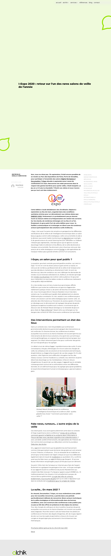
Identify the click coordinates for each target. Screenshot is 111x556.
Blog (90, 2)
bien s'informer (46, 310)
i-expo (90, 183)
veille (96, 193)
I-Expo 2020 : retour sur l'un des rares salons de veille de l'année (54, 85)
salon (91, 193)
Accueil (58, 2)
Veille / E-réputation (19, 175)
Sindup (61, 249)
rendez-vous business (41, 277)
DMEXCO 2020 (36, 216)
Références (83, 2)
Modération (88, 190)
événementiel (89, 181)
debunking (88, 174)
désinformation (90, 177)
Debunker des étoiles (38, 444)
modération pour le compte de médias (61, 481)
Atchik (65, 2)
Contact (97, 2)
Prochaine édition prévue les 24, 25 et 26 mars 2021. (49, 528)
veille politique (90, 202)
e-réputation (66, 238)
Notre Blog (16, 174)
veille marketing (90, 199)
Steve (33, 532)
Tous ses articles (20, 187)
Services (73, 2)
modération (56, 457)
